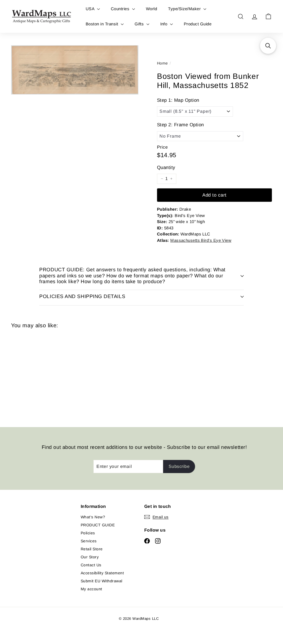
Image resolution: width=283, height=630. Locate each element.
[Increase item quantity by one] (171, 179)
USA (91, 8)
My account (91, 589)
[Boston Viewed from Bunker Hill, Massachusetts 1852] (30, 374)
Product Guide (197, 24)
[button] (268, 46)
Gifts (140, 24)
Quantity (166, 167)
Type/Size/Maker (185, 8)
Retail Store (92, 549)
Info (164, 24)
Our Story (90, 557)
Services (89, 541)
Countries (121, 8)
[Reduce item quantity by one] (162, 179)
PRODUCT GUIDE (98, 525)
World (151, 8)
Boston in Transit (102, 24)
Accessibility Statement (102, 573)
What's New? (93, 517)
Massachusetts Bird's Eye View (200, 240)
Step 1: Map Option (178, 100)
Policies (88, 533)
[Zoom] (74, 69)
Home (162, 63)
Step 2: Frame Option (180, 124)
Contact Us (91, 565)
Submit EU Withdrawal (101, 581)
